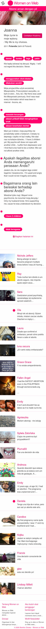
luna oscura (23, 346)
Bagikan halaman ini (24, 236)
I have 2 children (13, 216)
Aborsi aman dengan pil (23, 9)
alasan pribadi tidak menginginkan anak (22, 120)
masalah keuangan (15, 114)
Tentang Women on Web (10, 605)
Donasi (5, 618)
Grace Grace (24, 362)
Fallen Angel (23, 377)
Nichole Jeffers (25, 255)
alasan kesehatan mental (17, 125)
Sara (19, 292)
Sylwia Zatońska (26, 433)
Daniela (21, 501)
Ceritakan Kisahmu (32, 35)
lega (28, 58)
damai (9, 58)
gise (19, 568)
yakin (37, 58)
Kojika (20, 535)
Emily (20, 401)
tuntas (19, 58)
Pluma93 (22, 449)
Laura (20, 328)
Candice (21, 516)
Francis (21, 553)
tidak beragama (13, 229)
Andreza (21, 464)
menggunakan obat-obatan (18, 78)
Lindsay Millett (25, 584)
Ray (19, 273)
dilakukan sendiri (14, 83)
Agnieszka (22, 417)
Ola (19, 310)
